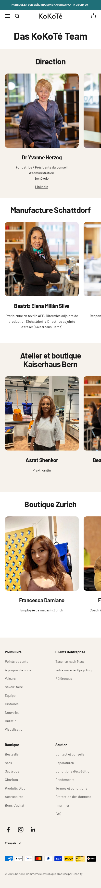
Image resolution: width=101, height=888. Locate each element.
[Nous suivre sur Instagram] (20, 829)
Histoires (12, 704)
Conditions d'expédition (73, 771)
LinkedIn (41, 187)
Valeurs (10, 678)
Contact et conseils (69, 754)
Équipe (10, 695)
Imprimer (62, 805)
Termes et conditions (71, 788)
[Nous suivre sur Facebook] (8, 829)
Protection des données (73, 796)
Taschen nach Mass (70, 661)
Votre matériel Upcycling (73, 670)
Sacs (8, 763)
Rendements (65, 779)
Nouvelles (12, 712)
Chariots (11, 779)
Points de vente (16, 661)
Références (63, 678)
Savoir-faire (14, 687)
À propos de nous (18, 670)
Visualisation (15, 729)
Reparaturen (64, 763)
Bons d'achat (14, 805)
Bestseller (12, 754)
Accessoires (14, 796)
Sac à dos (12, 771)
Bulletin (10, 721)
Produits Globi (15, 788)
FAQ (58, 814)
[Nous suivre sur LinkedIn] (33, 829)
